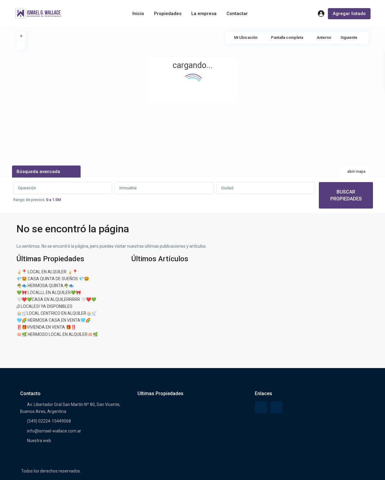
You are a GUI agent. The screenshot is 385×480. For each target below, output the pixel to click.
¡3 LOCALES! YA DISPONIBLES (44, 306)
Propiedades (167, 13)
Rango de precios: (29, 199)
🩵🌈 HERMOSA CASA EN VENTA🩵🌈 (54, 320)
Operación (27, 188)
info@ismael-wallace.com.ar (54, 431)
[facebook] (261, 407)
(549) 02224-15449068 (49, 421)
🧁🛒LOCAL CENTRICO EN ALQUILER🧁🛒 (57, 313)
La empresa (204, 13)
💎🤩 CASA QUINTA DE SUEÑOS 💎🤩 (53, 278)
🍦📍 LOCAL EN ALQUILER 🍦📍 (47, 271)
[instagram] (276, 407)
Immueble (128, 188)
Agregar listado (349, 13)
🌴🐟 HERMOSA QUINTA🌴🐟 (45, 285)
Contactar (237, 13)
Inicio (138, 13)
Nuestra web (39, 440)
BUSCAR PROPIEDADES (346, 195)
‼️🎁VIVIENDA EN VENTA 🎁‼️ (46, 327)
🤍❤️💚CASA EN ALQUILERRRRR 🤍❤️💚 (56, 299)
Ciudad (227, 188)
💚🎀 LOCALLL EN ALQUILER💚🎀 (49, 292)
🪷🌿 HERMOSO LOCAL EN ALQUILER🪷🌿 (57, 334)
